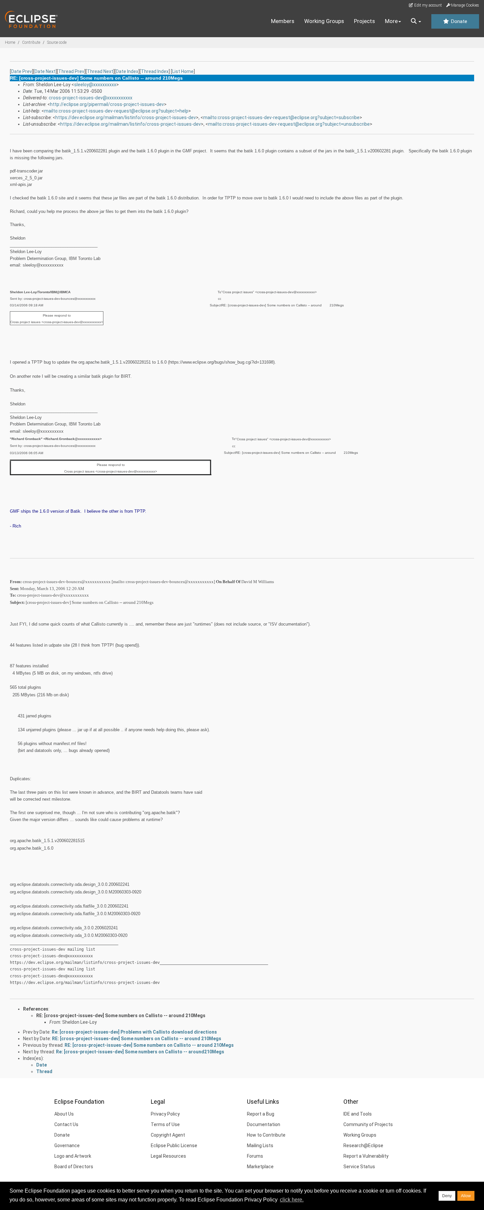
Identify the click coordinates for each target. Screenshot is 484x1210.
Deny (447, 1196)
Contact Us (66, 1124)
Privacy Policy (165, 1114)
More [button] (391, 21)
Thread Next (100, 71)
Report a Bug (260, 1114)
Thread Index (155, 71)
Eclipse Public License (174, 1145)
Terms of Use (165, 1124)
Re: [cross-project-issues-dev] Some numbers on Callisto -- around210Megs (140, 1051)
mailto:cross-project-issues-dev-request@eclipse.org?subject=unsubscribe (289, 124)
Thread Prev (71, 71)
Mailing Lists (260, 1145)
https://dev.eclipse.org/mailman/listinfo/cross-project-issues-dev (125, 117)
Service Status (359, 1166)
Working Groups (324, 21)
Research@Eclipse (363, 1145)
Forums (255, 1156)
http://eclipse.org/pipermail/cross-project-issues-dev (107, 104)
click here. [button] (292, 1199)
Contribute (31, 42)
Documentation (263, 1124)
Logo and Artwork (72, 1156)
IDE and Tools (357, 1114)
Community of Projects (368, 1124)
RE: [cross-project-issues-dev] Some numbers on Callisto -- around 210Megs (120, 1015)
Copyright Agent (168, 1135)
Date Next (45, 71)
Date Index (127, 71)
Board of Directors (73, 1166)
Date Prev (21, 71)
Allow (466, 1196)
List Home (183, 71)
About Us (64, 1114)
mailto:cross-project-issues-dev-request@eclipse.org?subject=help (116, 111)
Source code (57, 42)
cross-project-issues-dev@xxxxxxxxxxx (90, 97)
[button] (416, 21)
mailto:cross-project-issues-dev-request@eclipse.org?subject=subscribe (281, 117)
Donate (458, 21)
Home (10, 42)
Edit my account (427, 5)
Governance (67, 1145)
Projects (364, 21)
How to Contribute (266, 1135)
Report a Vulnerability (366, 1156)
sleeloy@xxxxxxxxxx (95, 84)
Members (282, 21)
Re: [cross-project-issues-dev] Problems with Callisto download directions (134, 1032)
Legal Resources (168, 1156)
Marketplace (260, 1166)
